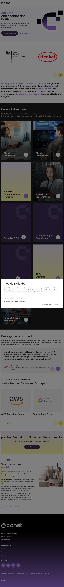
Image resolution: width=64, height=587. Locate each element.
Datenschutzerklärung (46, 304)
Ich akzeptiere (8, 295)
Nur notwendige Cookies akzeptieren (15, 301)
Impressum (57, 304)
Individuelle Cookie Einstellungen (13, 298)
